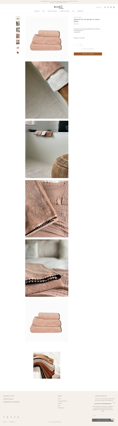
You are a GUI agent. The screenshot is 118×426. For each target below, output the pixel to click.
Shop (43, 11)
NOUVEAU (37, 11)
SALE (73, 11)
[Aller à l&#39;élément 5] (18, 42)
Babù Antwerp (78, 17)
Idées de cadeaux (52, 11)
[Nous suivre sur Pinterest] (11, 417)
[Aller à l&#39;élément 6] (18, 47)
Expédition (60, 403)
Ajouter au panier (88, 53)
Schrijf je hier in (103, 420)
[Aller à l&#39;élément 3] (18, 29)
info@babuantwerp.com (8, 398)
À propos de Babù (64, 11)
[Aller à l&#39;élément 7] (18, 52)
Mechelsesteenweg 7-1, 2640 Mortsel (11, 401)
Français (98, 7)
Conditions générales (62, 401)
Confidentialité (61, 407)
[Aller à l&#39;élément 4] (18, 36)
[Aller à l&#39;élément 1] (18, 18)
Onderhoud (80, 11)
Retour (59, 405)
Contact (59, 398)
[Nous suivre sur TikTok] (14, 417)
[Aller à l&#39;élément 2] (18, 23)
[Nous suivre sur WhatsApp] (18, 417)
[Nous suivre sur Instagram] (7, 417)
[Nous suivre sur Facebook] (4, 417)
